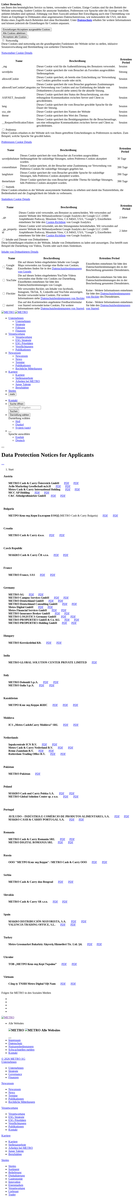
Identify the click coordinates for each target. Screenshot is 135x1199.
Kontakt (12, 1052)
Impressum (14, 1040)
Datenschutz (15, 1043)
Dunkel (19, 424)
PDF (66, 483)
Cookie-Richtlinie (56, 222)
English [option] (19, 437)
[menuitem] (74, 421)
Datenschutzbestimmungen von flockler (63, 298)
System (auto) (23, 427)
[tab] (67, 53)
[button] (16, 318)
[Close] (9, 1038)
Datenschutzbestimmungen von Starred (62, 308)
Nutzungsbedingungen (21, 1046)
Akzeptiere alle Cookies (15, 37)
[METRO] (14, 312)
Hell (17, 421)
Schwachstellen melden (21, 1049)
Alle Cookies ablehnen (14, 33)
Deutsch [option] (20, 440)
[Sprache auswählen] (9, 431)
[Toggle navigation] (2, 447)
